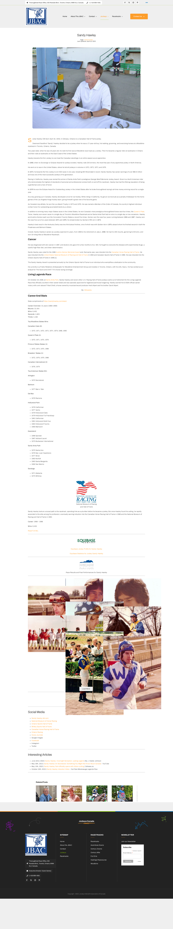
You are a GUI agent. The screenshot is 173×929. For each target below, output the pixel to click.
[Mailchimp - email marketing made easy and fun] (139, 862)
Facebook (35, 740)
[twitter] (129, 2)
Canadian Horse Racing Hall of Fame (125, 252)
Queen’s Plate (139, 211)
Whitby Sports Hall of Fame (42, 727)
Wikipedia (88, 290)
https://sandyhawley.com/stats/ (55, 301)
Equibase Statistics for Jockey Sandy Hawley (86, 553)
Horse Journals (37, 735)
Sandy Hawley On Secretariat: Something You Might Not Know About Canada (72, 764)
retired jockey (88, 39)
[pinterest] (137, 2)
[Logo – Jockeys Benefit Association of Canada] (36, 835)
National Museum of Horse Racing (44, 721)
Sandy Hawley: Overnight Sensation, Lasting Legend (64, 761)
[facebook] (125, 2)
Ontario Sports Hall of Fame (42, 724)
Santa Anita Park (52, 280)
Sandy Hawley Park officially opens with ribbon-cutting (64, 766)
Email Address (128, 854)
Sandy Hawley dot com (40, 718)
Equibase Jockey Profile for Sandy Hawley (86, 549)
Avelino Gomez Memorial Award (68, 252)
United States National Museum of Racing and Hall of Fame (66, 255)
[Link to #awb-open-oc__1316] (147, 3)
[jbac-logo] (36, 8)
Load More (86, 689)
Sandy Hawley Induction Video (58, 769)
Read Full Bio (33, 531)
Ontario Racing (37, 732)
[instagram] (133, 2)
